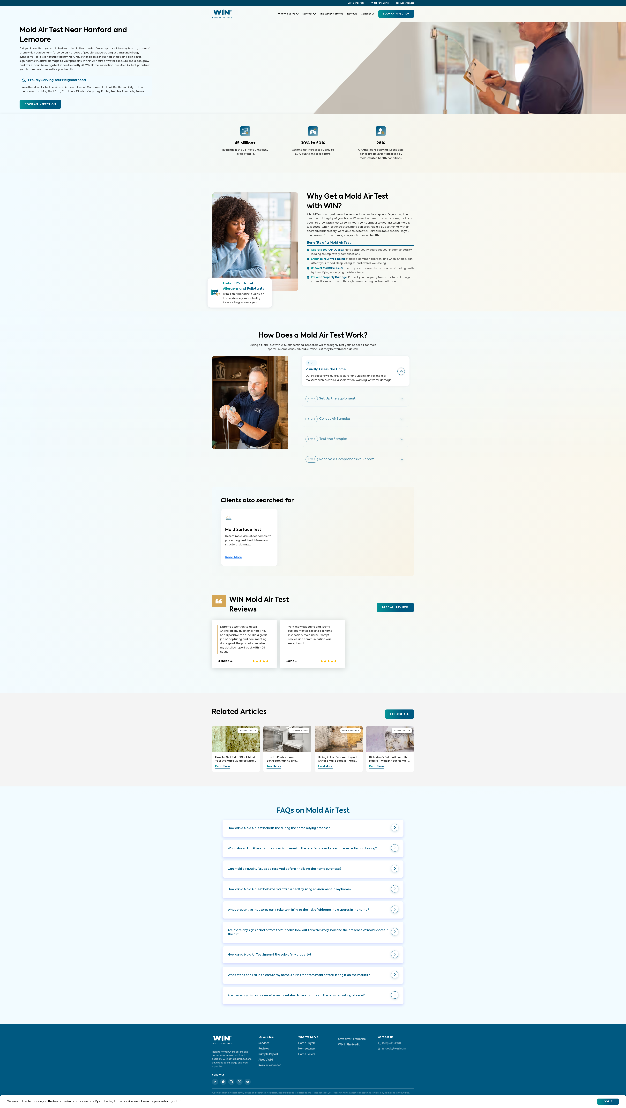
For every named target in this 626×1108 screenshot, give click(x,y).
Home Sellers (306, 1054)
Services (307, 14)
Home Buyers (306, 1043)
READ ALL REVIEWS (395, 607)
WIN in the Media (349, 1044)
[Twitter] (239, 1082)
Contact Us (367, 14)
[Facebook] (223, 1082)
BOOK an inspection (396, 14)
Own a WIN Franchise (352, 1039)
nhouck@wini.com (394, 1049)
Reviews (352, 14)
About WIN (266, 1060)
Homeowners (306, 1049)
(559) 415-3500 (391, 1043)
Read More (233, 557)
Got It (608, 1101)
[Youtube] (248, 1082)
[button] (313, 828)
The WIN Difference (331, 14)
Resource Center (404, 3)
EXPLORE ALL (399, 714)
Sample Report (268, 1054)
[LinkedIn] (215, 1082)
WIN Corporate (356, 3)
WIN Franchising (380, 3)
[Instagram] (231, 1082)
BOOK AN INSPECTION (40, 104)
